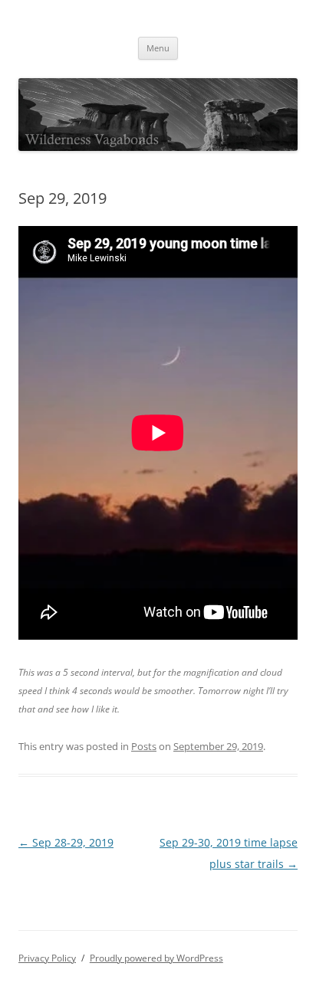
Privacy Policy (47, 958)
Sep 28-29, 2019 (66, 842)
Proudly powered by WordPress (156, 958)
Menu (158, 48)
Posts (143, 746)
